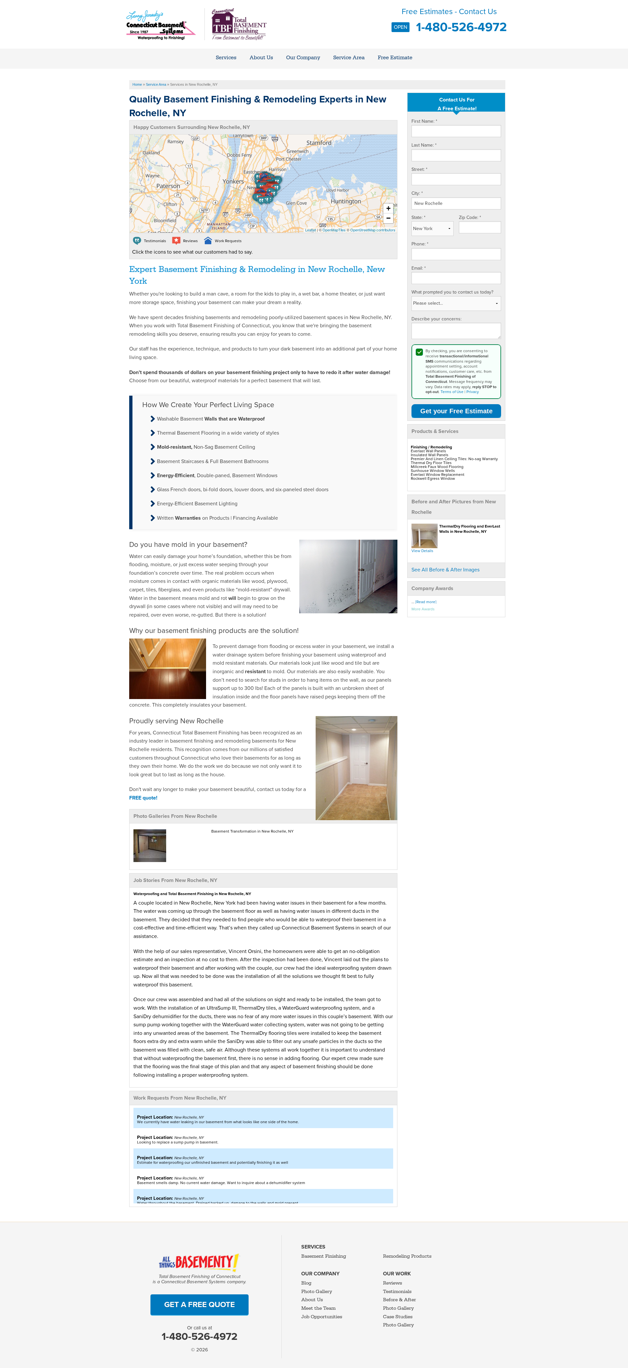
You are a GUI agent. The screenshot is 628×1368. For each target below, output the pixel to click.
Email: (418, 268)
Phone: (419, 244)
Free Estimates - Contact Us (450, 19)
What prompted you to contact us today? (452, 292)
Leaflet (310, 229)
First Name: (424, 121)
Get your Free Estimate (456, 411)
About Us (312, 1300)
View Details (422, 551)
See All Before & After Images (445, 570)
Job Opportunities (321, 1317)
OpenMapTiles (334, 229)
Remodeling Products (407, 1256)
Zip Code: (470, 217)
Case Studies (397, 1317)
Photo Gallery (316, 1291)
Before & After (399, 1300)
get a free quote (199, 1304)
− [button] (388, 218)
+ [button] (388, 208)
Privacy (472, 391)
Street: (419, 169)
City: (417, 193)
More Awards (423, 609)
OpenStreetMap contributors (372, 229)
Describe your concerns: (436, 319)
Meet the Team (318, 1308)
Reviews (392, 1283)
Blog (306, 1283)
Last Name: (424, 145)
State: (418, 217)
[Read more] (425, 602)
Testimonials (397, 1291)
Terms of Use (452, 391)
